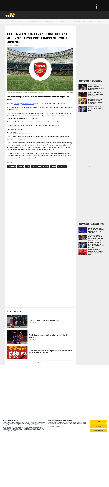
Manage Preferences (98, 430)
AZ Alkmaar (37, 107)
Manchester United (28, 104)
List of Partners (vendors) (54, 426)
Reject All (98, 426)
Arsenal (16, 104)
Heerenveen (45, 107)
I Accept (98, 421)
